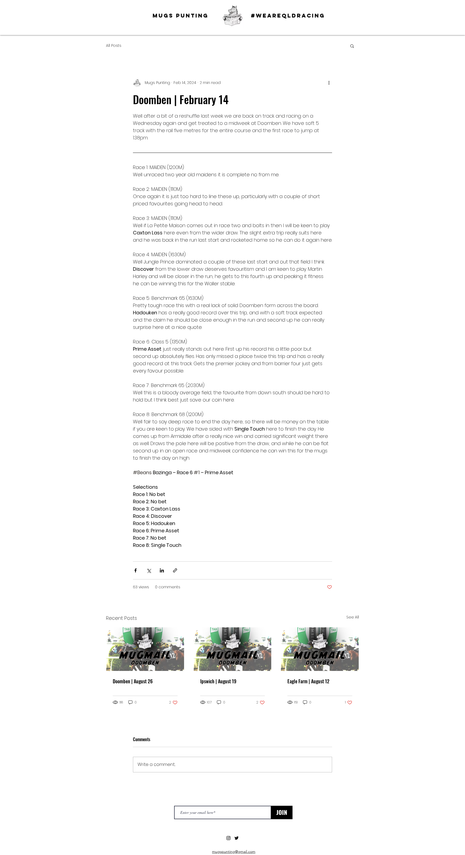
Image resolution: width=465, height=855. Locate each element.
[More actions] (329, 82)
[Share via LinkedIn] (161, 570)
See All (352, 617)
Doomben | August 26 (133, 681)
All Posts (113, 45)
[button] (352, 46)
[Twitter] (236, 838)
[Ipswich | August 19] (233, 649)
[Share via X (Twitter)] (148, 570)
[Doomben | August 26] (145, 649)
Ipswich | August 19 (218, 681)
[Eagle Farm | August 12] (320, 649)
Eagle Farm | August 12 (308, 681)
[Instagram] (228, 838)
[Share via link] (175, 570)
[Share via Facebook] (135, 570)
